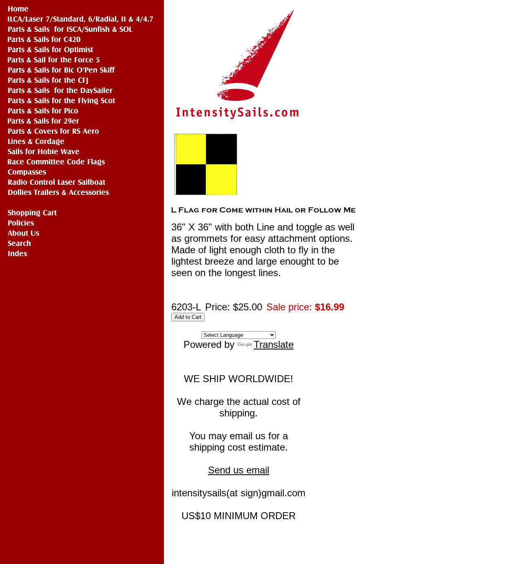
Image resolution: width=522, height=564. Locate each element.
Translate (274, 344)
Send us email (238, 470)
